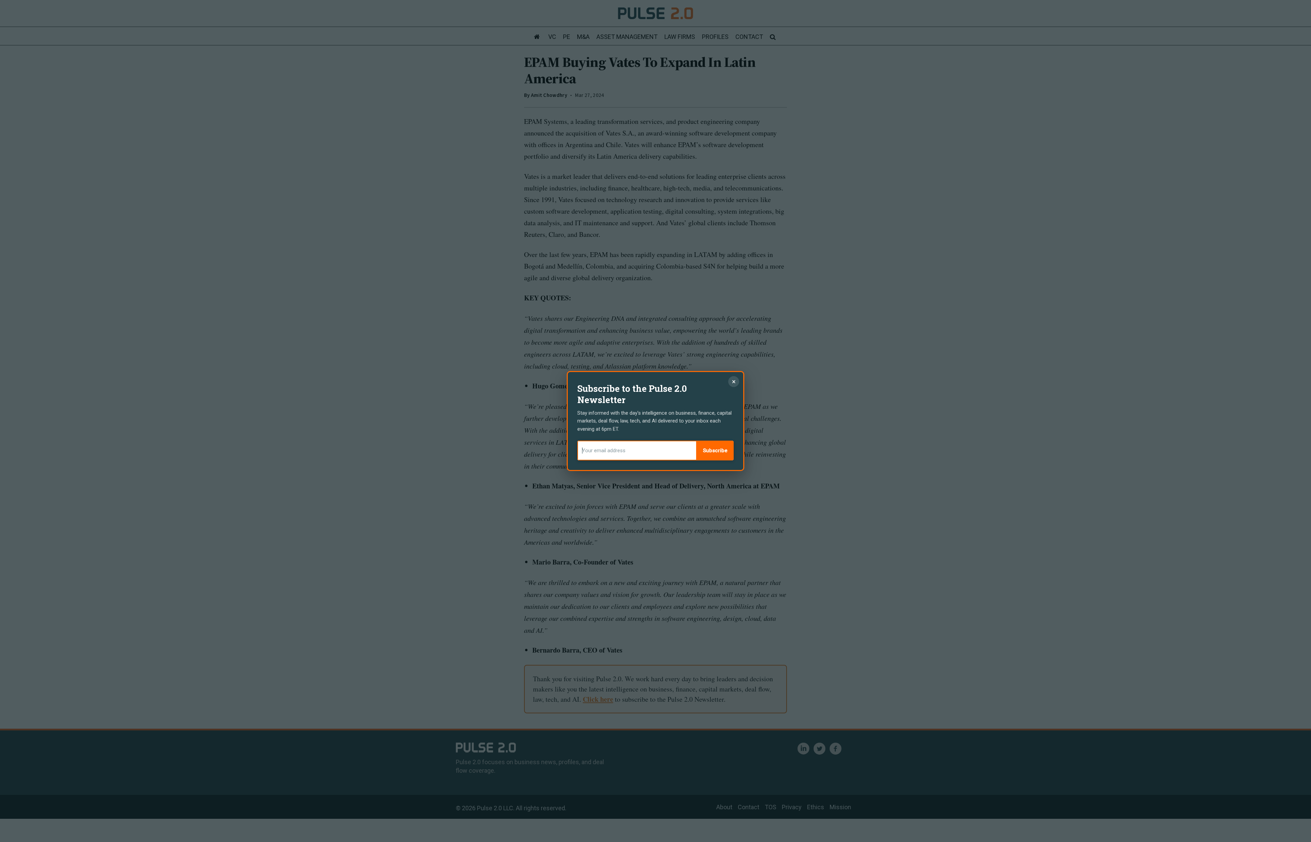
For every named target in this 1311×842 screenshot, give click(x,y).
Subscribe (715, 450)
